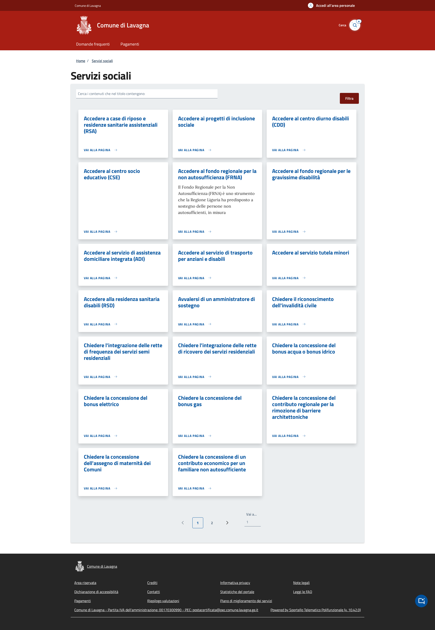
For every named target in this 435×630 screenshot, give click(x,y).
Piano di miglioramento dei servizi (246, 600)
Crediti (152, 582)
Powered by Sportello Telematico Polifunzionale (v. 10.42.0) (316, 610)
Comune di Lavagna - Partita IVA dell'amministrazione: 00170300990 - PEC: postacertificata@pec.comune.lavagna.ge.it (166, 610)
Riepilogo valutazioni (163, 600)
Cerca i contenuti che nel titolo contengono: (111, 93)
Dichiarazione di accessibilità (96, 591)
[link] (101, 150)
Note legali (301, 582)
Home (80, 60)
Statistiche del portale (237, 591)
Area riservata (85, 582)
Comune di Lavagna (88, 5)
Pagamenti (82, 600)
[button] (331, 5)
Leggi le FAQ (302, 591)
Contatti (153, 591)
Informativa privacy (235, 582)
